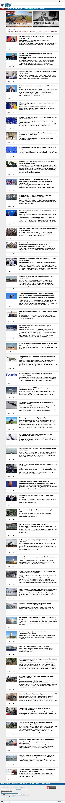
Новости (3, 8)
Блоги (31, 8)
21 (37, 32)
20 (30, 32)
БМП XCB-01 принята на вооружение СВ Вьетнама (34, 646)
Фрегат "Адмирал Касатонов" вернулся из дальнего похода (36, 739)
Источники (8, 783)
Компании (11, 8)
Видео (36, 8)
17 (9, 32)
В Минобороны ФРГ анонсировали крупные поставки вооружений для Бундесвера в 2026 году (35, 195)
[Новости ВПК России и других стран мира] (5, 6)
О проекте (31, 783)
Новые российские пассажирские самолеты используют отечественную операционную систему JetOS (36, 243)
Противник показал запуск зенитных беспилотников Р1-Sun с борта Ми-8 (17, 24)
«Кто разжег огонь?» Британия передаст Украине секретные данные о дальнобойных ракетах (37, 572)
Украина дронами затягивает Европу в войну (32, 418)
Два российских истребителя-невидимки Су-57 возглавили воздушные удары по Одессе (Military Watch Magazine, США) (37, 294)
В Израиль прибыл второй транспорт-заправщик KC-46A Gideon (38, 343)
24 (44, 32)
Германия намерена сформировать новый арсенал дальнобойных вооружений (34, 632)
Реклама (42, 8)
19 (23, 32)
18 (16, 32)
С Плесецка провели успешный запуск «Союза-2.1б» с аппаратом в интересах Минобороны (35, 435)
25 (52, 32)
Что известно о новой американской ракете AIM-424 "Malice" (37, 617)
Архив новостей (12, 29)
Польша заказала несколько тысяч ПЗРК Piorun (33, 524)
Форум (26, 8)
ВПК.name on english (6, 791)
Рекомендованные (17, 783)
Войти (62, 1)
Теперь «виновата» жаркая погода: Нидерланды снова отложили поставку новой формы (35, 723)
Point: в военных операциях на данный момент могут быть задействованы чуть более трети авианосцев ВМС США (36, 756)
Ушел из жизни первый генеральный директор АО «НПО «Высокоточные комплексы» (44, 24)
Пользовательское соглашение (9, 793)
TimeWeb (11, 797)
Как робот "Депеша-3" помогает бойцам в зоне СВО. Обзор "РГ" (38, 694)
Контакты (37, 783)
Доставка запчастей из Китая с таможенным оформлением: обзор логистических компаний (37, 770)
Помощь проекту (46, 783)
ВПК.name (18, 789)
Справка (25, 783)
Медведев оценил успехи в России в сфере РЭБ (34, 481)
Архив (2, 783)
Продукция (18, 8)
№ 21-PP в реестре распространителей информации (15, 795)
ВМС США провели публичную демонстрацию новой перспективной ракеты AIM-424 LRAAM (35, 604)
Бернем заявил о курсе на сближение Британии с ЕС (35, 179)
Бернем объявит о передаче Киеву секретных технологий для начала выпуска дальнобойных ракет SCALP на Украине (38, 589)
